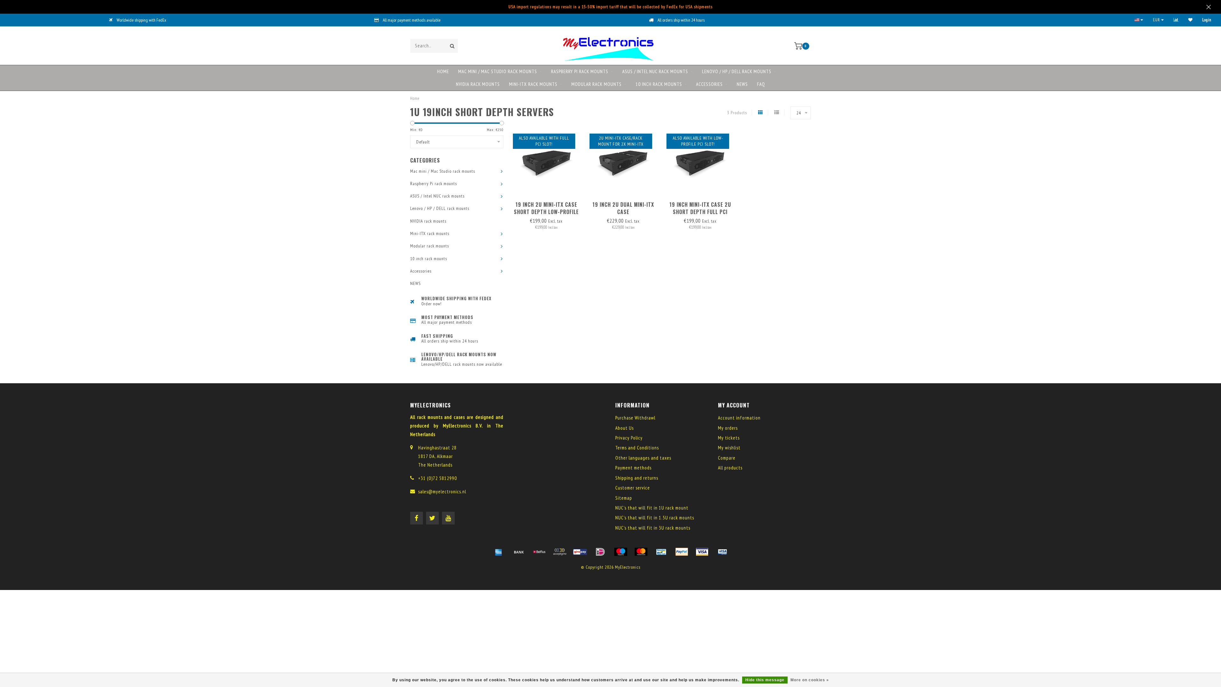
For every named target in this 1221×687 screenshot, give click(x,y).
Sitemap (623, 498)
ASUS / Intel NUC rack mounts (655, 71)
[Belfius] (539, 552)
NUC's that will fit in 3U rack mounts (652, 528)
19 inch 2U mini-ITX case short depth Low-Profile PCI (546, 212)
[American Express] (499, 552)
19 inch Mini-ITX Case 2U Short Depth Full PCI (700, 208)
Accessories (709, 84)
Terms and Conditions (637, 448)
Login (1206, 20)
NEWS (742, 84)
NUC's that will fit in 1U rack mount (651, 508)
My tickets (729, 438)
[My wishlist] (1190, 20)
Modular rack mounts (596, 84)
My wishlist (729, 448)
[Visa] (702, 552)
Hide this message (764, 680)
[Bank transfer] (519, 552)
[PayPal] (682, 552)
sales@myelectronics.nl (442, 492)
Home (443, 71)
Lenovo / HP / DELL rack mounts (736, 71)
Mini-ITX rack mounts (533, 84)
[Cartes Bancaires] (560, 552)
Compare (726, 458)
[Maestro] (621, 552)
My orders (728, 428)
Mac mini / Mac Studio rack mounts (497, 71)
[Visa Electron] (722, 552)
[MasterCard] (641, 552)
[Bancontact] (661, 552)
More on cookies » (809, 680)
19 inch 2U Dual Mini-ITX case (623, 208)
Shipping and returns (636, 478)
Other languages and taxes (643, 458)
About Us (624, 428)
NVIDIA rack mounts (478, 84)
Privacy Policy (629, 438)
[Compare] (1176, 20)
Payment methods (633, 468)
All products (730, 468)
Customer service (632, 488)
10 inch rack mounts (659, 84)
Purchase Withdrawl (635, 418)
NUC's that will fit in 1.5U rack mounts (654, 518)
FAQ (761, 84)
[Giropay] (580, 552)
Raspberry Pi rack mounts (579, 71)
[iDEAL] (600, 552)
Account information (739, 418)
